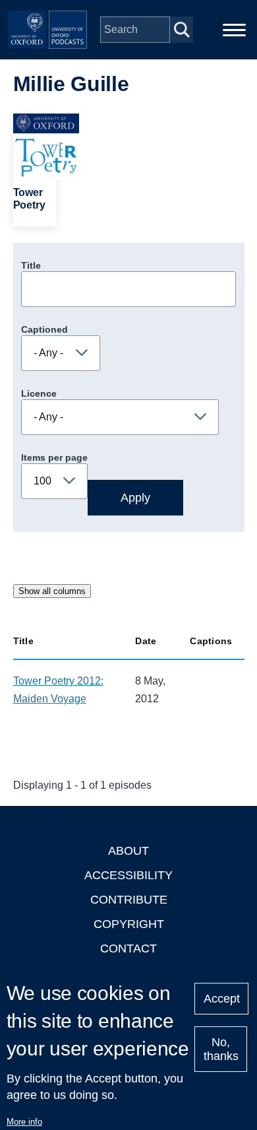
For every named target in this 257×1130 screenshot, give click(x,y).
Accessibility (128, 875)
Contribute (128, 899)
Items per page (54, 457)
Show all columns (52, 591)
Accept (222, 998)
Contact (128, 948)
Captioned (44, 329)
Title (31, 265)
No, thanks (221, 1049)
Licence (39, 393)
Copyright (129, 924)
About (128, 850)
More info (24, 1122)
